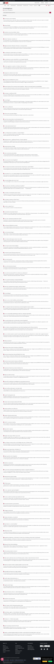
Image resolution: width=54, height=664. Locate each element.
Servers (46, 2)
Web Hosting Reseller (31, 649)
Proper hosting (5, 646)
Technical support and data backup (19, 649)
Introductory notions (18, 650)
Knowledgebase (19, 5)
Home (5, 5)
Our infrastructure (6, 648)
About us (4, 645)
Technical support (6, 0)
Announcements (13, 5)
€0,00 (50, 0)
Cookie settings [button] (45, 661)
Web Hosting (37, 2)
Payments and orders (18, 646)
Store (8, 5)
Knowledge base (18, 645)
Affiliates (31, 5)
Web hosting (30, 645)
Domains (42, 2)
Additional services (31, 648)
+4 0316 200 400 (13, 0)
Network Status (25, 5)
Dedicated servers (30, 646)
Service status (17, 653)
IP (50, 2)
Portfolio (4, 649)
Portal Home (5, 10)
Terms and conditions (6, 650)
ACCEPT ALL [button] (50, 661)
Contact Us (35, 5)
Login (44, 0)
